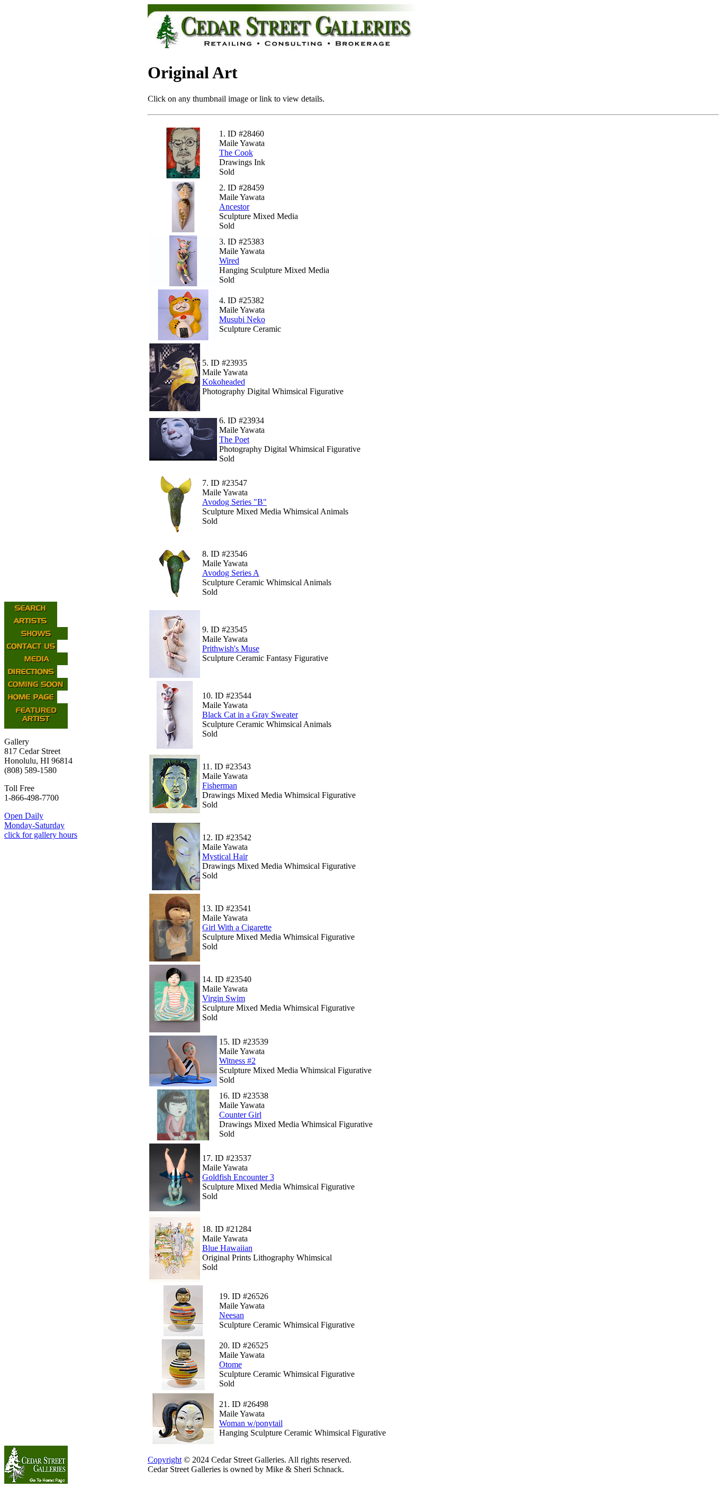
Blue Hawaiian (227, 1248)
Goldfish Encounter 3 (238, 1177)
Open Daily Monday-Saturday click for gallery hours (40, 825)
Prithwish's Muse (230, 648)
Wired (229, 260)
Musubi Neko (242, 319)
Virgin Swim (223, 998)
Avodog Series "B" (234, 501)
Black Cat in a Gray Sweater (250, 714)
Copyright (165, 1459)
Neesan (231, 1315)
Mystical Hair (225, 856)
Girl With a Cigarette (237, 927)
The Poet (234, 439)
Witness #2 (237, 1060)
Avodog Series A (230, 572)
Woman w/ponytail (251, 1423)
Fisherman (219, 785)
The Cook (236, 152)
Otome (230, 1364)
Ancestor (234, 206)
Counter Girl (240, 1114)
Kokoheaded (223, 381)
